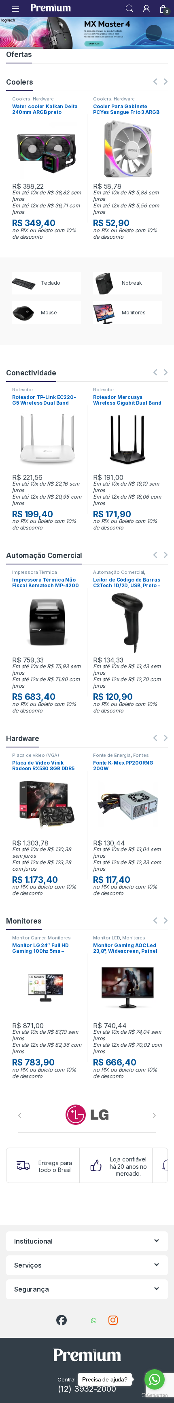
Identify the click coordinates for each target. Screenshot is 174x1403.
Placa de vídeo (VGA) (35, 755)
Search (129, 8)
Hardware (43, 99)
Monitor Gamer (28, 938)
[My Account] (146, 8)
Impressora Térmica (34, 572)
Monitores (59, 938)
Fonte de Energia (112, 755)
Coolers (21, 99)
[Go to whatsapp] (154, 1379)
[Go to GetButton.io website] (155, 1394)
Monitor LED (106, 938)
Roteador (22, 389)
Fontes (141, 755)
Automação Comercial (118, 572)
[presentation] (20, 1115)
